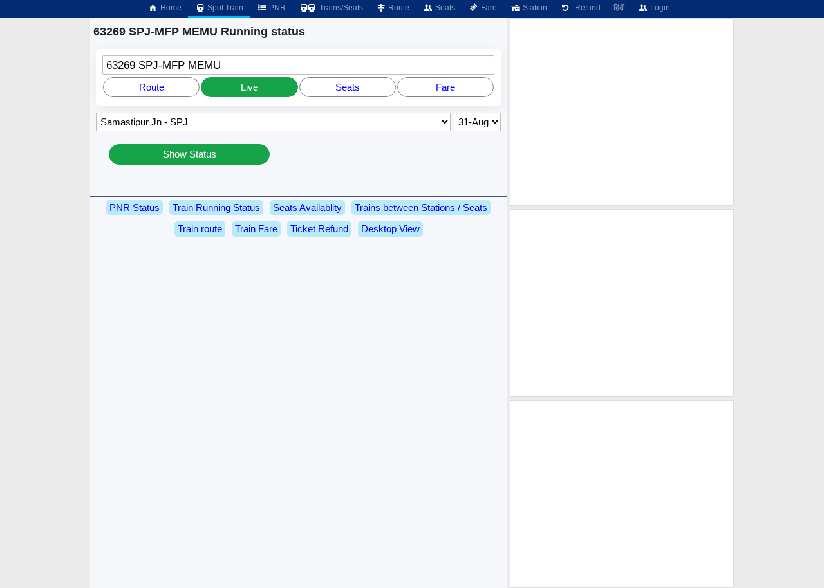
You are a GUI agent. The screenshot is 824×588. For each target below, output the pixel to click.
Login (659, 7)
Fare (488, 7)
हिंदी (619, 7)
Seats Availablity (307, 207)
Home (170, 7)
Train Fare (256, 228)
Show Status (189, 154)
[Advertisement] (622, 112)
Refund (586, 7)
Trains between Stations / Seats (421, 207)
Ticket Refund (319, 228)
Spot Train (224, 7)
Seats (444, 7)
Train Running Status (216, 207)
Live (249, 87)
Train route (200, 228)
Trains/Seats (340, 7)
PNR (276, 7)
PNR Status (134, 207)
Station (534, 7)
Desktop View (390, 228)
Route (397, 7)
